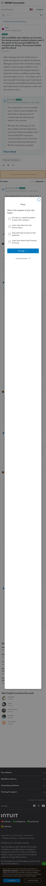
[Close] (39, 199)
